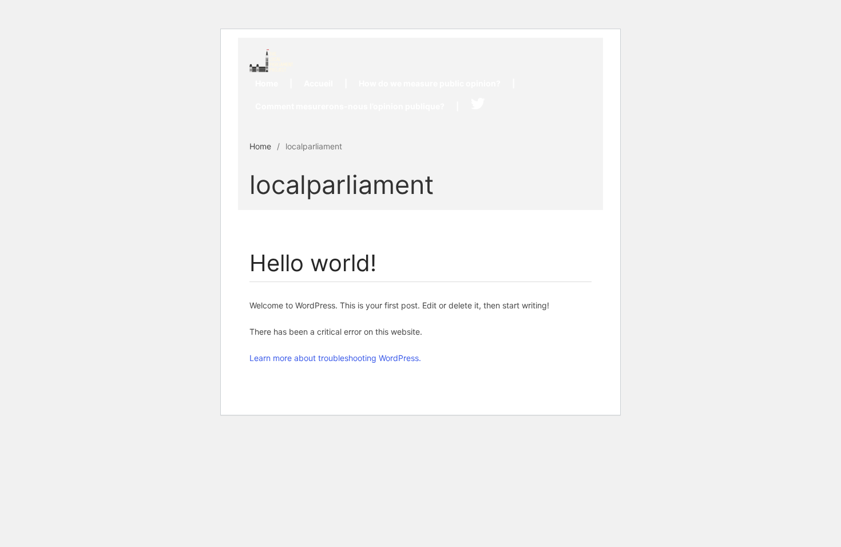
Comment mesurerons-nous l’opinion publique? (350, 106)
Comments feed (746, 380)
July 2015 (735, 216)
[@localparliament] (477, 106)
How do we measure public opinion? (430, 83)
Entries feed (739, 357)
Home (266, 83)
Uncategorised (744, 275)
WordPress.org (744, 402)
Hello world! (738, 120)
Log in (729, 335)
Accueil (318, 83)
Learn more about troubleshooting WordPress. (335, 358)
